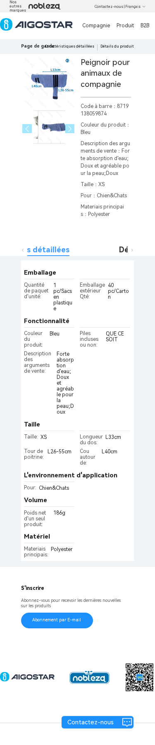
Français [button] (133, 7)
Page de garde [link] (38, 46)
